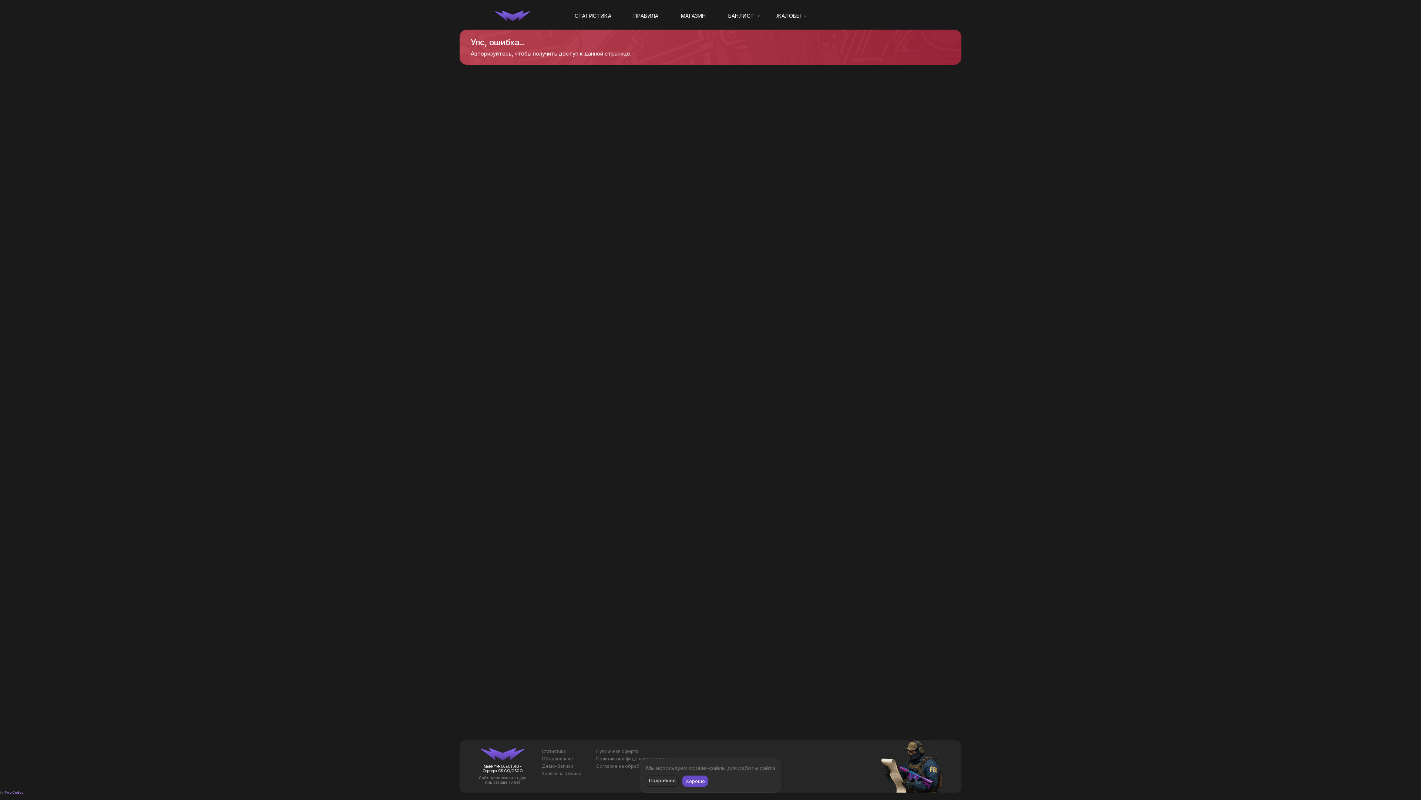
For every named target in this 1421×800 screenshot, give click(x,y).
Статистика (593, 16)
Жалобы (788, 16)
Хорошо (695, 781)
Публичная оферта (617, 751)
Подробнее (662, 780)
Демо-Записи (557, 766)
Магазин (693, 16)
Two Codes (14, 792)
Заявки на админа (561, 773)
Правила (646, 16)
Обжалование (557, 758)
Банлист (741, 16)
